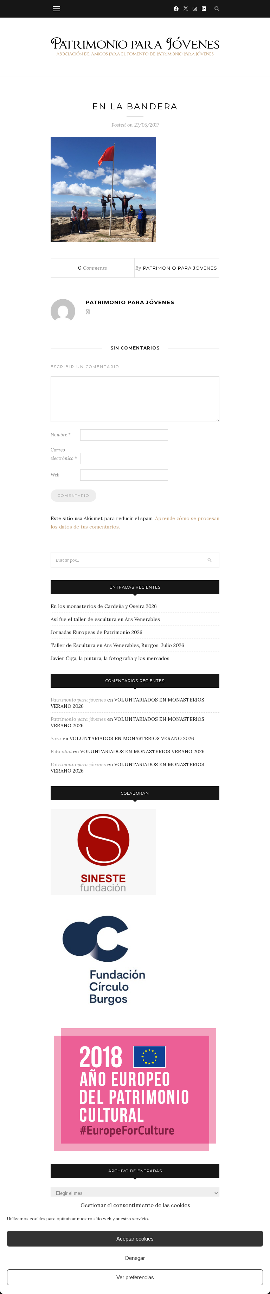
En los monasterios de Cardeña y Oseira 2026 (104, 606)
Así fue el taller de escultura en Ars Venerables (105, 619)
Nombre (61, 435)
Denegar (135, 1258)
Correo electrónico (64, 454)
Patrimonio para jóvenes (180, 268)
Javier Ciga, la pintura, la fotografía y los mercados (110, 658)
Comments (92, 268)
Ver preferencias (135, 1277)
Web (55, 475)
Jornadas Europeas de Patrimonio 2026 (96, 632)
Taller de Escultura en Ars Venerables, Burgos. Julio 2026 (117, 645)
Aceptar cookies (135, 1239)
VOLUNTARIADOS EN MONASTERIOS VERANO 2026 (132, 738)
